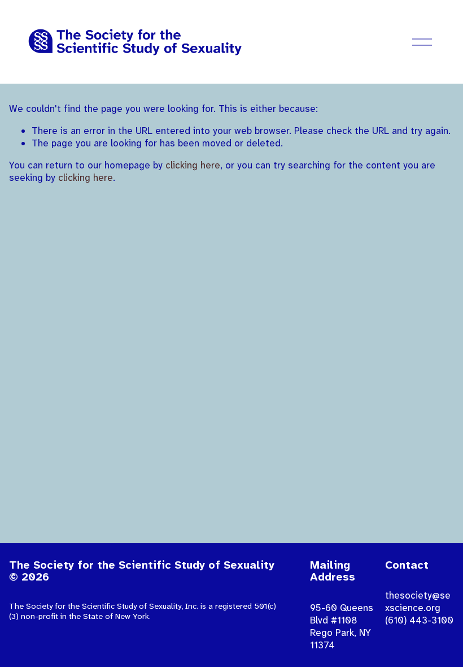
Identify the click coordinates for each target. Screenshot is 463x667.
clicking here (192, 165)
